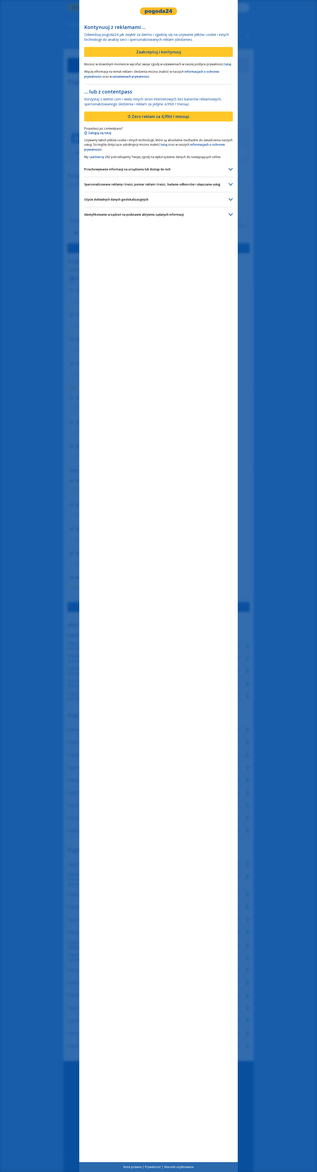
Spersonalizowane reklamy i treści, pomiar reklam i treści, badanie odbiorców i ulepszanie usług (152, 184)
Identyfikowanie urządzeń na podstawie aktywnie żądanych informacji (134, 214)
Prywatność (153, 1167)
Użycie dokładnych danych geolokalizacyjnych (116, 199)
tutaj (164, 144)
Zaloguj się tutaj (99, 133)
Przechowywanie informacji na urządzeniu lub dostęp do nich (127, 169)
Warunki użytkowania (179, 1167)
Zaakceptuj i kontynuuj (158, 52)
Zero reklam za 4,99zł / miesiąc (160, 116)
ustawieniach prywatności (130, 76)
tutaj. (228, 64)
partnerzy (97, 157)
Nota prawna (132, 1167)
